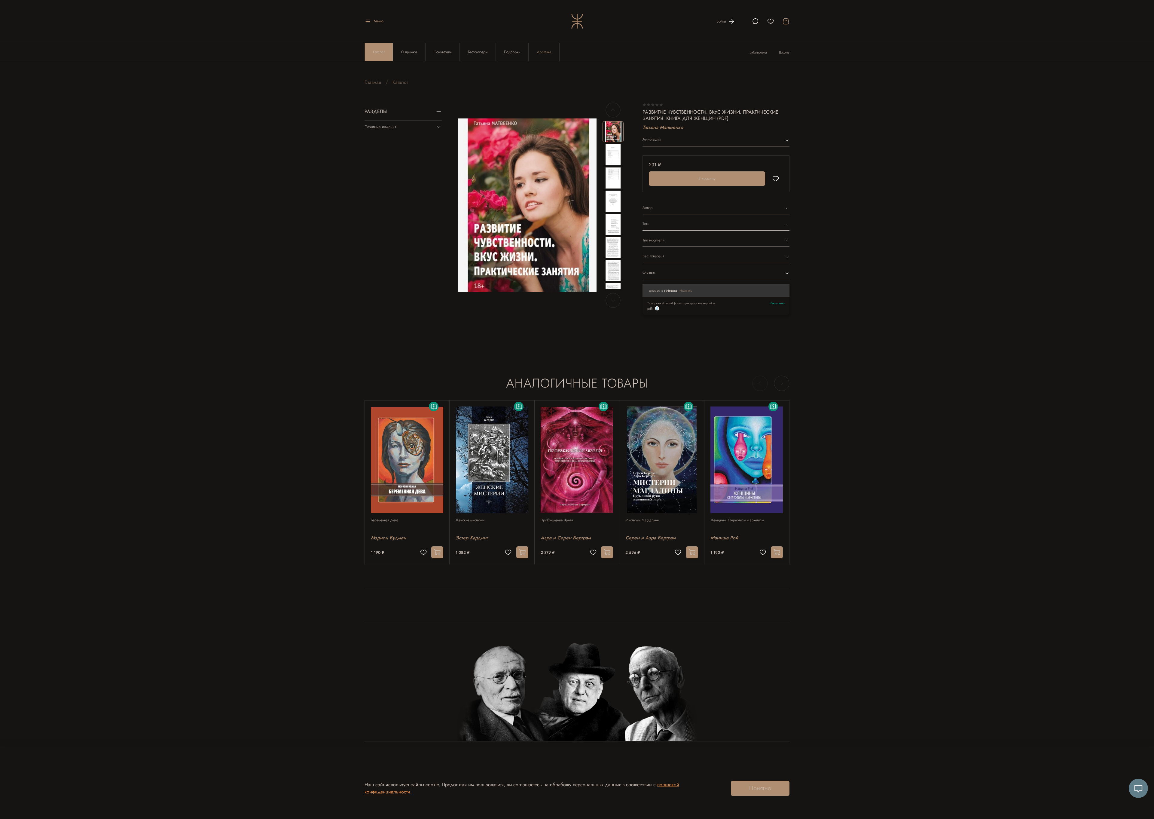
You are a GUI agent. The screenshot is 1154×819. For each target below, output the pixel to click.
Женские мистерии (470, 520)
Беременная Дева (384, 520)
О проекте (409, 52)
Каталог (379, 52)
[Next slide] (587, 205)
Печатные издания (380, 127)
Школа (784, 52)
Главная (373, 82)
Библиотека (758, 52)
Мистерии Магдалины (642, 520)
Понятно (760, 788)
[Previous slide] (467, 205)
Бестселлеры (477, 52)
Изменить (685, 290)
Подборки (512, 52)
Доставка (544, 52)
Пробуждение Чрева (557, 520)
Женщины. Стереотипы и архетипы (737, 520)
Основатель (442, 52)
